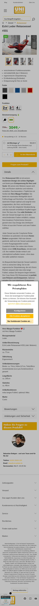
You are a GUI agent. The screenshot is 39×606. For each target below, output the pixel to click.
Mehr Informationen (23, 304)
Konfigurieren (19, 311)
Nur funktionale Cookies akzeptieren (20, 321)
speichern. (12, 304)
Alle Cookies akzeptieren (20, 316)
